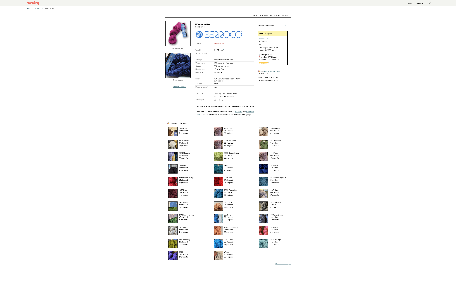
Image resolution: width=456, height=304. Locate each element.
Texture (198, 84)
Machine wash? (201, 87)
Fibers (197, 79)
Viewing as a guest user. (270, 15)
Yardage (198, 60)
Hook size (199, 72)
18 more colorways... (283, 264)
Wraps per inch (201, 53)
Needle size (200, 69)
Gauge (198, 66)
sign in (410, 3)
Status (198, 44)
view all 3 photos (179, 87)
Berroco (37, 8)
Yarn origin (199, 100)
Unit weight (200, 63)
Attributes (199, 93)
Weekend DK (264, 38)
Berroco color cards (272, 71)
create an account (423, 3)
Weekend (238, 112)
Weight (198, 50)
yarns (28, 8)
